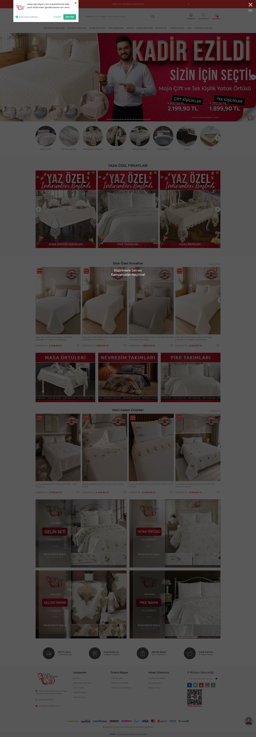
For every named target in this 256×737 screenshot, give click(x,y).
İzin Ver (69, 16)
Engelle (57, 16)
